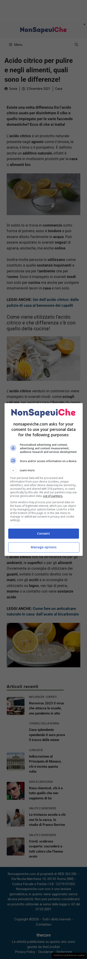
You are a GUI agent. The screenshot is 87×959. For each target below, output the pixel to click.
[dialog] (43, 479)
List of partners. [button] (53, 496)
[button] (43, 470)
